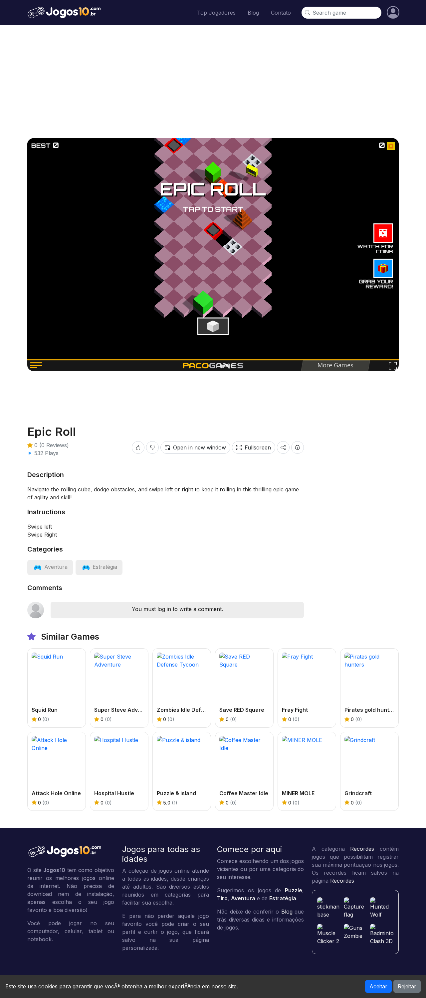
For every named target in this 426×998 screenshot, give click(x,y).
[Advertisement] (213, 81)
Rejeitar (407, 986)
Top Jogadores (216, 12)
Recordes (362, 848)
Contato (281, 12)
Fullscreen (258, 447)
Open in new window (199, 447)
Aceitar (378, 986)
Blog (253, 12)
